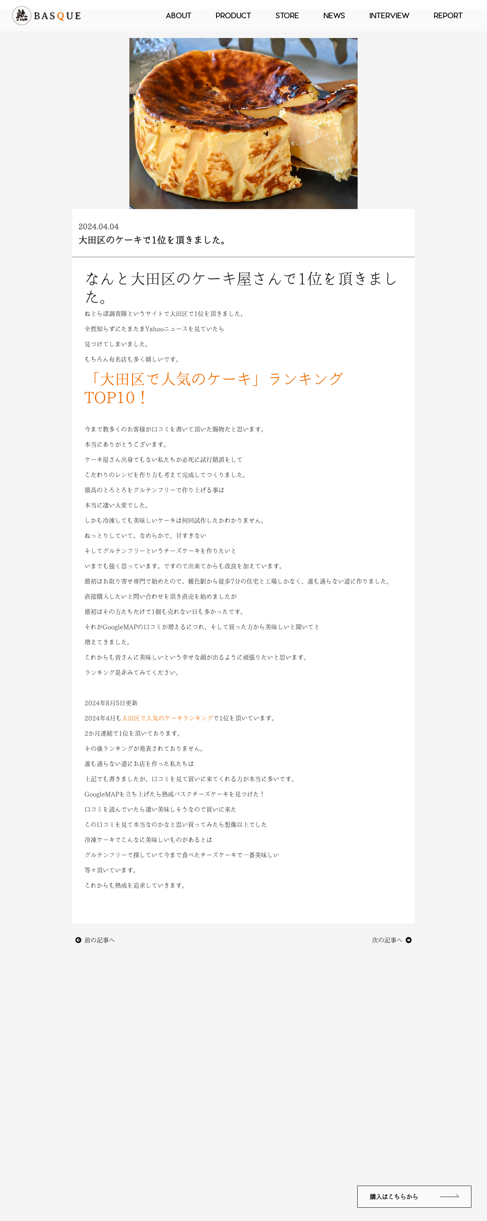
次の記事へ (389, 940)
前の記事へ (98, 940)
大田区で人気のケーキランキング (167, 718)
